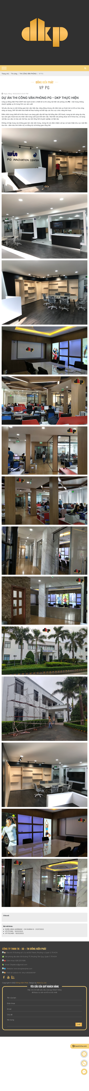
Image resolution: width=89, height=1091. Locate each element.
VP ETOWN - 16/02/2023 (14, 931)
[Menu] (4, 68)
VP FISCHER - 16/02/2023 (14, 933)
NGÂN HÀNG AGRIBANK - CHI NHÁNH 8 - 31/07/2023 (24, 929)
